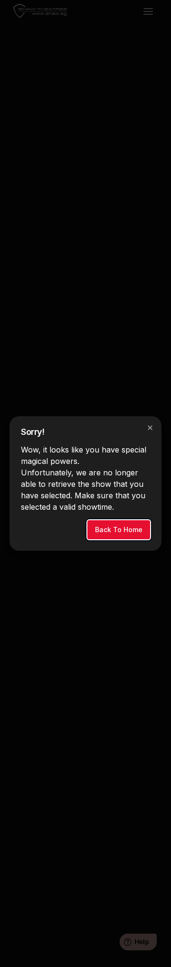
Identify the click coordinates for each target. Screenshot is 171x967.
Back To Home (118, 529)
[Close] (150, 428)
